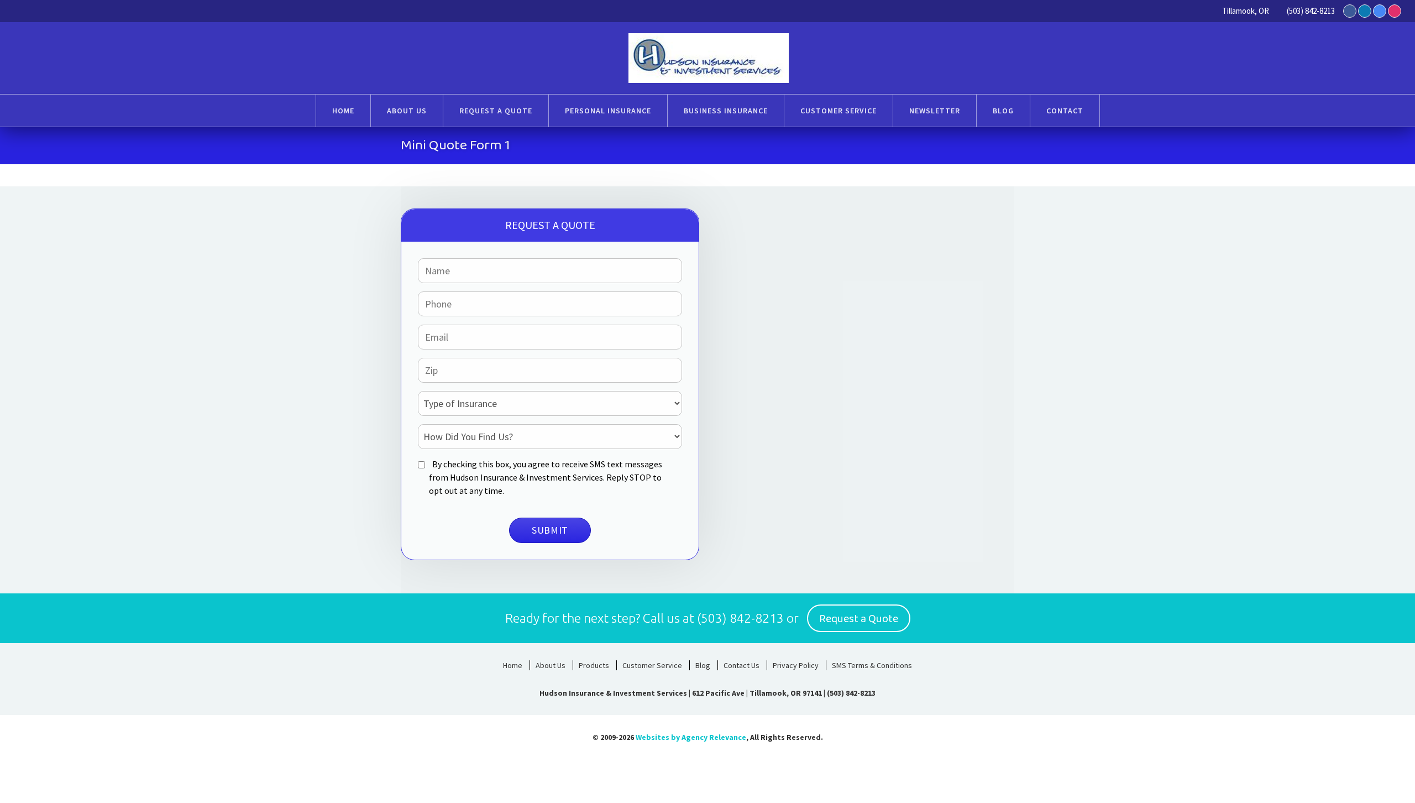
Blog (702, 665)
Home (512, 665)
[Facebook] (1349, 11)
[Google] (1379, 11)
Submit (550, 530)
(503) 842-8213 (1311, 11)
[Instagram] (1394, 11)
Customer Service (652, 665)
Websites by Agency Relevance (691, 737)
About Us (550, 665)
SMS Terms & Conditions (872, 665)
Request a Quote (858, 619)
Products (594, 665)
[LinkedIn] (1364, 11)
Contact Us (741, 665)
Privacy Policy (796, 665)
